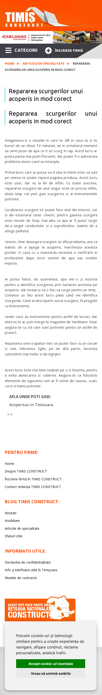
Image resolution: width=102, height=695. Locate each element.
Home (9, 63)
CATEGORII (25, 50)
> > (10, 414)
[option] (51, 37)
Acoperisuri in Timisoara (31, 404)
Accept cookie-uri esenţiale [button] (50, 664)
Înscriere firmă (69, 50)
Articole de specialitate (43, 63)
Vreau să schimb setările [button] (51, 673)
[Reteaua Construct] (40, 620)
